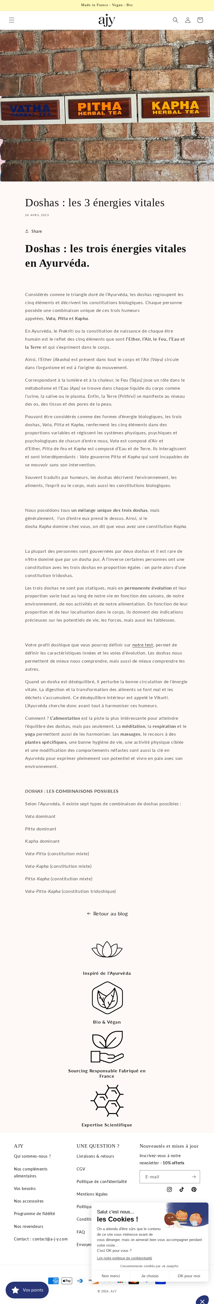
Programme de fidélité (34, 1213)
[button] (12, 20)
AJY (113, 1291)
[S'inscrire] (194, 1176)
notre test (142, 644)
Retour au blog (110, 913)
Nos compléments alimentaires (31, 1172)
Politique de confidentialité (102, 1181)
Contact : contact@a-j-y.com (41, 1239)
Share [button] (36, 231)
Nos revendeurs (28, 1226)
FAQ (81, 1232)
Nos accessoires (29, 1201)
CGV (81, 1169)
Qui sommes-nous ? (32, 1156)
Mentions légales (92, 1194)
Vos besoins (25, 1188)
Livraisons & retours (95, 1156)
